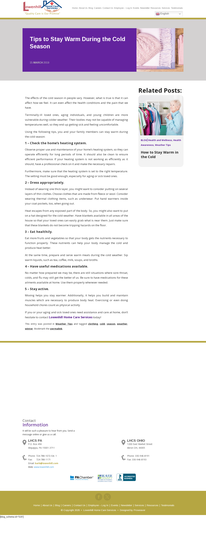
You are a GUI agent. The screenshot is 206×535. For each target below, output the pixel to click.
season (111, 323)
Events (136, 8)
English (164, 13)
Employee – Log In (123, 8)
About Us (83, 8)
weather (122, 323)
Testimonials (177, 8)
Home (75, 8)
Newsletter (145, 8)
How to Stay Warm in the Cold (159, 154)
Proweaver (139, 510)
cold (102, 323)
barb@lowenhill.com (46, 463)
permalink (56, 328)
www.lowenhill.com (44, 466)
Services (166, 8)
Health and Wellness (160, 140)
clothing (93, 323)
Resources (156, 8)
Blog (91, 8)
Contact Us (108, 8)
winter (29, 328)
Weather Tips (64, 323)
